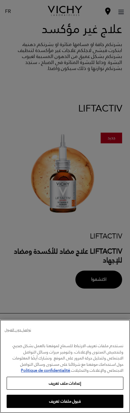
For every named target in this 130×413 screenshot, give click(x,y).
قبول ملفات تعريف (64, 401)
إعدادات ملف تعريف (65, 383)
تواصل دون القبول (18, 330)
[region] (65, 366)
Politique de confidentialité (45, 370)
